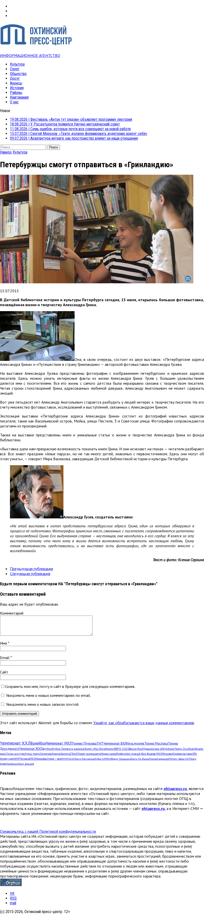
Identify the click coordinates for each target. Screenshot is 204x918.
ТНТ (100, 743)
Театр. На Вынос (140, 758)
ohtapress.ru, (153, 808)
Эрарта (55, 753)
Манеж (153, 758)
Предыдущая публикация (31, 568)
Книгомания (19, 97)
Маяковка (41, 758)
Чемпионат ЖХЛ (30, 749)
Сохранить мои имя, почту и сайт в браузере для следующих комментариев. (70, 686)
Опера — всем (54, 758)
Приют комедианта (89, 753)
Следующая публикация (30, 573)
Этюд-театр (32, 753)
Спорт (14, 69)
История (17, 87)
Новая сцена (108, 753)
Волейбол (38, 743)
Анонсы (16, 83)
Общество (18, 73)
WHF (17, 758)
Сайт (4, 671)
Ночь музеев (135, 743)
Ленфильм (12, 763)
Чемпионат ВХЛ (115, 743)
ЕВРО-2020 (121, 749)
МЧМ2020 (68, 758)
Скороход (162, 758)
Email (5, 657)
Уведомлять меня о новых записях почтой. (42, 704)
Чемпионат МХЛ (59, 743)
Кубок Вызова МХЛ (150, 753)
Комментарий (11, 613)
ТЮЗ (32, 758)
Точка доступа (15, 753)
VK (12, 893)
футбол (47, 749)
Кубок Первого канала (68, 749)
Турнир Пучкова (84, 743)
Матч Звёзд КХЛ (181, 758)
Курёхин (168, 749)
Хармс (64, 753)
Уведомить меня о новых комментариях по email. (48, 695)
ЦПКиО (73, 753)
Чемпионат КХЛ (15, 743)
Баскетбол (136, 749)
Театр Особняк (184, 749)
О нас (14, 102)
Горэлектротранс (182, 753)
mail (13, 903)
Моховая (167, 753)
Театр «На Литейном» (99, 749)
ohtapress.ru (175, 788)
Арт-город (132, 753)
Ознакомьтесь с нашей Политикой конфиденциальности (48, 831)
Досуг (15, 78)
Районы (16, 92)
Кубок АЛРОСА (103, 758)
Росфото (121, 753)
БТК (170, 758)
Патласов (25, 758)
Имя (4, 643)
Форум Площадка (121, 758)
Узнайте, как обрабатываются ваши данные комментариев (143, 722)
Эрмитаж (45, 753)
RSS (13, 898)
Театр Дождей (26, 763)
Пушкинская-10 (153, 749)
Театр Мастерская (85, 758)
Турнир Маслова (156, 743)
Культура (17, 64)
